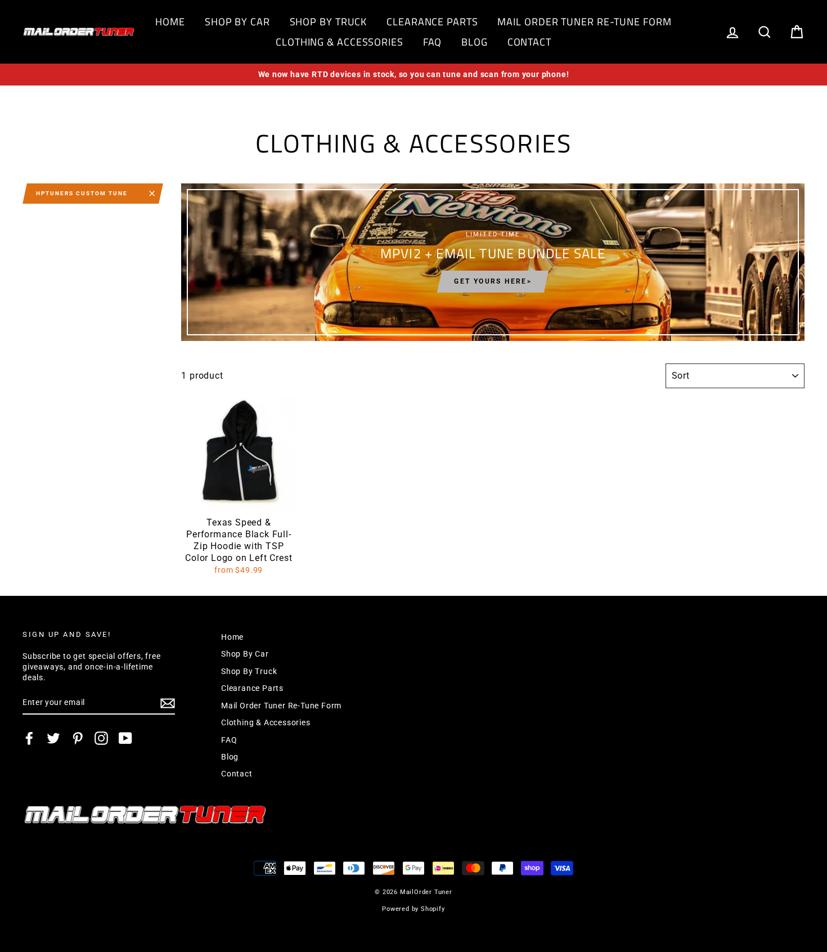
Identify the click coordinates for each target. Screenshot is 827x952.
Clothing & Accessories (339, 42)
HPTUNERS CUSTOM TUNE (82, 193)
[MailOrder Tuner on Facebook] (29, 738)
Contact (529, 42)
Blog (474, 42)
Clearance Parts (432, 21)
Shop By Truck (328, 21)
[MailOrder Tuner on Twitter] (53, 738)
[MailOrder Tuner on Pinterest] (77, 738)
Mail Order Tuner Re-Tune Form (584, 21)
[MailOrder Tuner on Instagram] (101, 738)
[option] (413, 74)
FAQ (432, 42)
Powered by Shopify (413, 909)
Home (170, 21)
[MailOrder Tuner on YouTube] (125, 738)
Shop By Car (237, 21)
